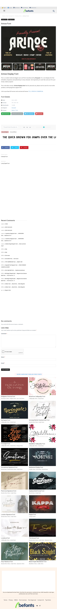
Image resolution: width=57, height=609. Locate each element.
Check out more (18, 113)
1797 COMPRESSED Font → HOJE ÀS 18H (13, 261)
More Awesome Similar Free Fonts (29, 374)
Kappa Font (32, 514)
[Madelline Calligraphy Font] (42, 433)
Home (3, 16)
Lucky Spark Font (5, 163)
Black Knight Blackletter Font (38, 561)
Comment (4, 333)
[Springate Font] (14, 409)
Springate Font (5, 420)
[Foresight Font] (14, 433)
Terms (5, 600)
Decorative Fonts (5, 398)
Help (6, 249)
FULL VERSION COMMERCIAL (35, 91)
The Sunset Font (34, 538)
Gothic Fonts (40, 563)
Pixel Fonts (38, 469)
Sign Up (9, 7)
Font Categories (10, 16)
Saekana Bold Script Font (36, 491)
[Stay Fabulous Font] (14, 551)
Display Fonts (18, 16)
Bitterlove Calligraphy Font (37, 396)
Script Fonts (41, 398)
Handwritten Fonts (33, 422)
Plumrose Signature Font (8, 491)
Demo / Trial (15, 110)
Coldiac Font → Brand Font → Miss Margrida (15, 283)
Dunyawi (14, 107)
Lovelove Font (5, 538)
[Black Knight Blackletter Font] (42, 551)
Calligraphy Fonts (33, 398)
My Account (17, 7)
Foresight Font (5, 443)
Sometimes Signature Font (9, 467)
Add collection (29, 113)
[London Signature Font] (14, 504)
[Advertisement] (12, 192)
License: (4, 110)
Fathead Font (4, 156)
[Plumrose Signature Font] (14, 480)
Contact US (41, 600)
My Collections (25, 7)
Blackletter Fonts (33, 563)
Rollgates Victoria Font (8, 396)
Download (6, 113)
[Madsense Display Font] (42, 457)
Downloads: (6, 105)
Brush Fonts (4, 469)
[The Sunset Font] (42, 527)
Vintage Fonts (11, 19)
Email (3, 363)
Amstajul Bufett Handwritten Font (39, 420)
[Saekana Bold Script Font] (42, 480)
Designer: (4, 107)
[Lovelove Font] (14, 527)
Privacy (11, 600)
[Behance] (37, 606)
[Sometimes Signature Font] (14, 457)
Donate (40, 113)
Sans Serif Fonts (20, 398)
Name (3, 357)
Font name (7, 255)
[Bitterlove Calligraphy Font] (42, 386)
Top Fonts (48, 600)
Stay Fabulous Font (7, 561)
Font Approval (32, 600)
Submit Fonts (33, 7)
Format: (4, 102)
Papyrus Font (8, 290)
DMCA (16, 600)
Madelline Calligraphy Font (37, 444)
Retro (6, 224)
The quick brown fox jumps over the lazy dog (29, 137)
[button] (54, 11)
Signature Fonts (48, 540)
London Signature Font (8, 514)
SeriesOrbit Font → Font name (11, 258)
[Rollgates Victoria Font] (14, 386)
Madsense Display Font (36, 467)
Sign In (4, 7)
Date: (3, 100)
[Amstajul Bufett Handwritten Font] (42, 409)
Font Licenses (23, 600)
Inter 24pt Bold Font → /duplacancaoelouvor (15, 270)
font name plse (8, 227)
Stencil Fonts (45, 469)
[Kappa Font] (42, 504)
